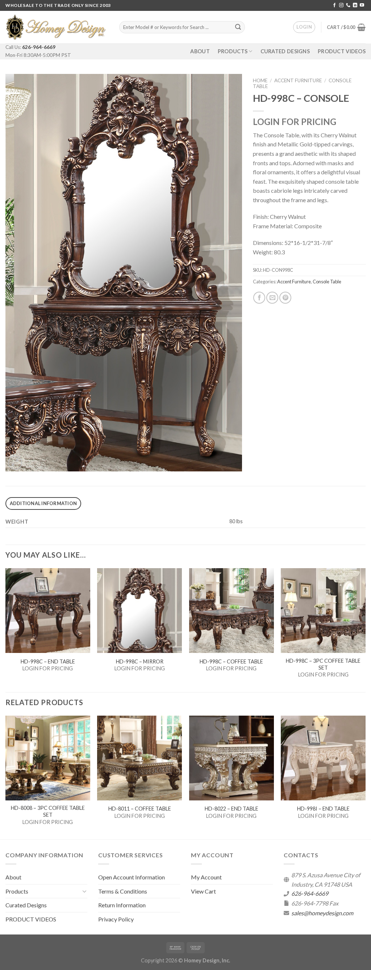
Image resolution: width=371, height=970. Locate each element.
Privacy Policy (116, 919)
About (199, 51)
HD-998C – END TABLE (48, 661)
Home (260, 80)
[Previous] (5, 776)
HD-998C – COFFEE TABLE (231, 661)
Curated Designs (285, 51)
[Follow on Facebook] (334, 5)
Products (232, 51)
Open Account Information (131, 877)
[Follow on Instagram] (341, 5)
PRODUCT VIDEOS (342, 51)
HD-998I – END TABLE (323, 808)
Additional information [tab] (43, 503)
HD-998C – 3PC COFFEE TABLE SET (323, 664)
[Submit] (238, 27)
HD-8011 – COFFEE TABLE (139, 808)
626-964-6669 (38, 47)
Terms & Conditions (122, 891)
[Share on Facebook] (259, 298)
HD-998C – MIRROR (139, 661)
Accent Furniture (298, 80)
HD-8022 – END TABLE (231, 808)
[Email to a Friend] (272, 298)
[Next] (365, 776)
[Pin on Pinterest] (285, 298)
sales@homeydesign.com (322, 912)
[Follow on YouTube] (362, 5)
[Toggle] (84, 891)
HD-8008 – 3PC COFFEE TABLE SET (48, 811)
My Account (206, 877)
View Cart (203, 891)
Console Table (327, 281)
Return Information (122, 905)
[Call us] (348, 5)
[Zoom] (15, 463)
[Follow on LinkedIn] (355, 5)
